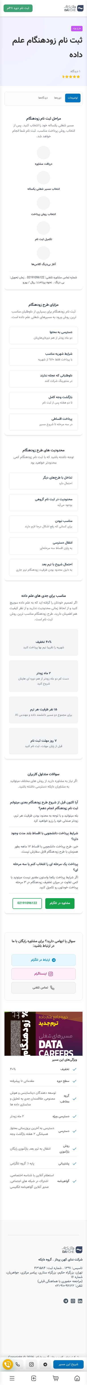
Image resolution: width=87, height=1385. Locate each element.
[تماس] (17, 1364)
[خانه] (76, 1378)
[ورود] (33, 1378)
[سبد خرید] (54, 1378)
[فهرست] (11, 1378)
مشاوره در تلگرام (60, 903)
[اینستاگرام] (31, 1364)
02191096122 (27, 903)
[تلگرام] (45, 1364)
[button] (18, 8)
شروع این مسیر (68, 1364)
